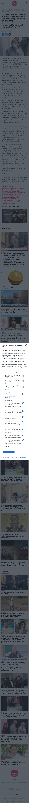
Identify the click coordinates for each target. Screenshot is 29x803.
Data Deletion (6, 457)
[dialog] (14, 401)
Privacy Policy (23, 457)
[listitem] (14, 372)
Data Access (14, 457)
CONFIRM (9, 452)
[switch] (23, 376)
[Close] (26, 345)
